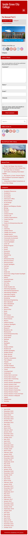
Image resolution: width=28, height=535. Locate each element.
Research (6, 328)
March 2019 (7, 467)
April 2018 (7, 478)
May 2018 (7, 477)
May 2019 (7, 463)
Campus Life (7, 215)
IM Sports (7, 285)
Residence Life (8, 330)
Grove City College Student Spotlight (14, 273)
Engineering (7, 255)
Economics (7, 251)
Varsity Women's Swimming (12, 390)
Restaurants (7, 332)
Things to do (7, 363)
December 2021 (8, 433)
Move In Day (7, 309)
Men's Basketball (9, 303)
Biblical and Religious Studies (12, 206)
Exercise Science (9, 260)
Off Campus (7, 315)
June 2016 (7, 514)
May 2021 (7, 439)
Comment (5, 67)
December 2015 (8, 523)
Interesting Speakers (10, 288)
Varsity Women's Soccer (11, 388)
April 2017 (7, 495)
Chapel (6, 227)
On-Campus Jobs (9, 317)
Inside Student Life (9, 287)
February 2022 (8, 430)
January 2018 (8, 484)
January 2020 (8, 454)
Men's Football (8, 305)
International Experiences (11, 290)
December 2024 (8, 413)
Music (5, 311)
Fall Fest (6, 266)
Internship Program (9, 294)
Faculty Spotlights (9, 264)
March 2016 (7, 520)
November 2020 (8, 447)
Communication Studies (11, 236)
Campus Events (8, 213)
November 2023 (8, 418)
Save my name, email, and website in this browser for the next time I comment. (13, 108)
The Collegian (8, 360)
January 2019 (8, 469)
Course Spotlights (9, 242)
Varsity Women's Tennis (11, 392)
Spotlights (7, 343)
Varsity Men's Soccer (10, 377)
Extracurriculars (8, 262)
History (6, 277)
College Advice (8, 230)
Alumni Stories (8, 200)
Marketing (7, 298)
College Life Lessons (10, 232)
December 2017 (8, 486)
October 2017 (8, 490)
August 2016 (8, 510)
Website (4, 98)
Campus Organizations (10, 217)
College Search (8, 234)
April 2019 (7, 465)
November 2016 (8, 505)
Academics (7, 193)
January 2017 (8, 501)
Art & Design (7, 202)
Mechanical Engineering (11, 300)
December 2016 (8, 503)
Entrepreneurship (9, 258)
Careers (6, 221)
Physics (6, 320)
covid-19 (6, 243)
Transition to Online (9, 367)
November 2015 (8, 525)
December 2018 (8, 471)
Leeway (21, 532)
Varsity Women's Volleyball (12, 395)
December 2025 (8, 411)
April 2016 (7, 518)
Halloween (7, 275)
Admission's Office (9, 198)
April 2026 (7, 409)
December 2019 (8, 456)
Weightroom (7, 399)
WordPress (14, 532)
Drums (6, 249)
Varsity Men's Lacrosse (10, 375)
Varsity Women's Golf (10, 384)
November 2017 (8, 488)
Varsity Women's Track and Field (13, 393)
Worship (6, 401)
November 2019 (8, 458)
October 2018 (8, 475)
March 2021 (7, 443)
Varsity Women (8, 380)
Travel (6, 369)
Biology (6, 208)
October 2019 (8, 460)
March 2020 (7, 450)
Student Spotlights (9, 350)
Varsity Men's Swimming (11, 378)
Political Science (8, 322)
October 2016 (8, 507)
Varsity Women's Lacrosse (11, 386)
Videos (6, 397)
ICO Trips (6, 283)
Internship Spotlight (9, 296)
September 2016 (9, 508)
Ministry (6, 307)
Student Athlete (8, 347)
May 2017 (7, 493)
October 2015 (8, 527)
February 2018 (8, 482)
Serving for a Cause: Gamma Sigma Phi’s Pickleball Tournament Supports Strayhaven (13, 177)
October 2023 (8, 420)
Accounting (7, 195)
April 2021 (7, 441)
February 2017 (8, 499)
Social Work (7, 337)
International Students (10, 292)
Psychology (7, 326)
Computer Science (9, 240)
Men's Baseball (8, 302)
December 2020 (8, 445)
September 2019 (9, 462)
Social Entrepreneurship (11, 333)
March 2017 (7, 497)
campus (6, 212)
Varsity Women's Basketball (12, 382)
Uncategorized (8, 371)
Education (7, 253)
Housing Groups (8, 279)
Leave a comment (7, 23)
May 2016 (7, 516)
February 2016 (8, 522)
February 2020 (8, 452)
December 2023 (8, 417)
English (6, 257)
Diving (6, 247)
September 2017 (9, 492)
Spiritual (6, 339)
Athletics (6, 204)
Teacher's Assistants (10, 358)
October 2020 (8, 448)
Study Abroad (8, 354)
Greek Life (7, 272)
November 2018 (8, 473)
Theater (6, 362)
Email (4, 91)
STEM (5, 345)
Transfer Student (9, 365)
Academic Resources (10, 191)
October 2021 (8, 437)
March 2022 (7, 428)
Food (5, 270)
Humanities (7, 281)
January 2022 (8, 432)
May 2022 (7, 424)
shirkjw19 (16, 20)
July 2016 (6, 512)
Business (6, 210)
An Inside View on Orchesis (12, 170)
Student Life (7, 348)
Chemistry (7, 228)
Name (4, 84)
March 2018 (7, 480)
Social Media (7, 335)
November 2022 (8, 422)
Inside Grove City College (10, 5)
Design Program (8, 245)
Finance (6, 268)
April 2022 (7, 426)
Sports (6, 341)
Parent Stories (8, 318)
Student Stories (8, 352)
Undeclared (7, 373)
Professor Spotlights (10, 324)
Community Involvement (11, 238)
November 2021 (8, 435)
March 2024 (7, 415)
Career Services (8, 219)
